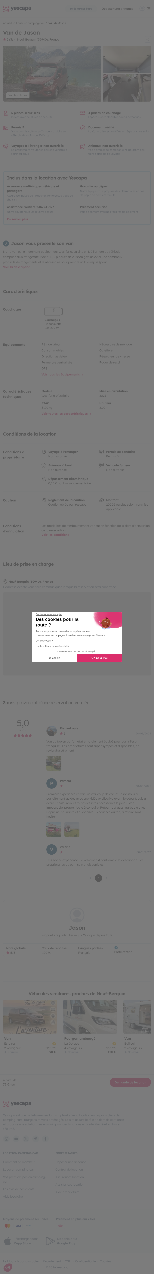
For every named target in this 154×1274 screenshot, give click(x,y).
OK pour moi (99, 657)
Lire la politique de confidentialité (52, 646)
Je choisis (54, 657)
